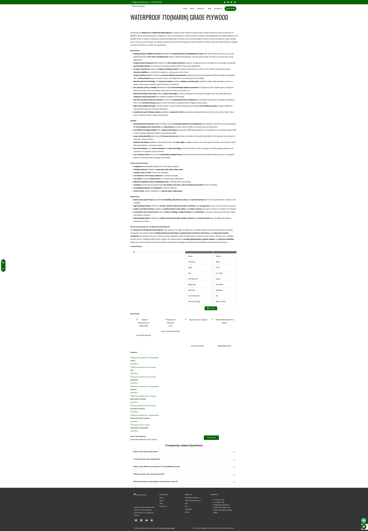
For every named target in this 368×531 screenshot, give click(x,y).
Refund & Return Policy (216, 528)
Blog (209, 8)
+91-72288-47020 (218, 502)
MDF (186, 506)
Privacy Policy (196, 528)
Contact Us (218, 8)
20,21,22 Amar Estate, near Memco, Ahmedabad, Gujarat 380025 (222, 510)
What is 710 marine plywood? (145, 452)
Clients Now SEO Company (168, 528)
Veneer (187, 512)
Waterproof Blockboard (193, 500)
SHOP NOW (230, 9)
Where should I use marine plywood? (148, 474)
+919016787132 (156, 2)
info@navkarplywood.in (140, 2)
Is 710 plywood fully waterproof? (146, 459)
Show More (134, 364)
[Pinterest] (234, 2)
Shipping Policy (205, 528)
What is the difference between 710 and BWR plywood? (156, 467)
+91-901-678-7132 (218, 500)
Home (185, 8)
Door (186, 503)
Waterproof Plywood (192, 498)
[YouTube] (231, 2)
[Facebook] (224, 2)
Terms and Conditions (228, 528)
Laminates (188, 509)
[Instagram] (228, 2)
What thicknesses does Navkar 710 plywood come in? (155, 481)
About (192, 8)
